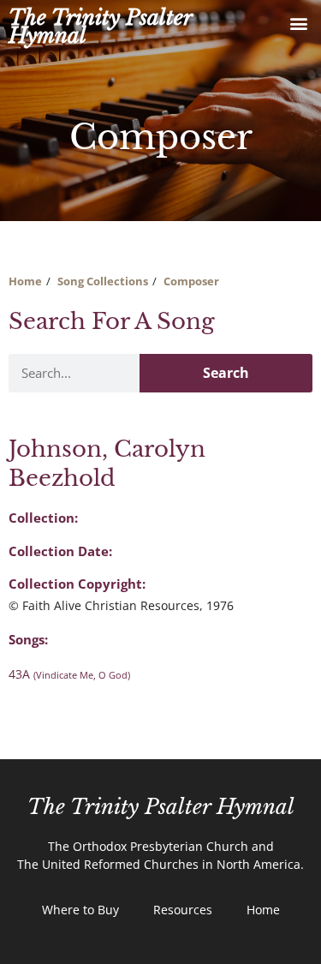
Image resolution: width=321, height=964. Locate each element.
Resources (182, 909)
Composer (191, 281)
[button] (298, 23)
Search (226, 372)
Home (25, 281)
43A (69, 674)
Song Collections (102, 281)
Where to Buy (80, 909)
